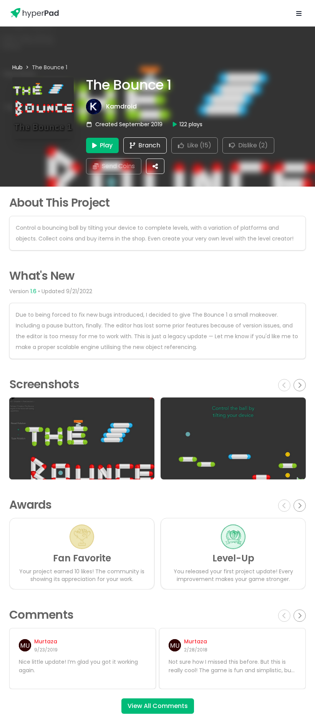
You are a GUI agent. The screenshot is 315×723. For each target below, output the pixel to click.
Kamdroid (121, 106)
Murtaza (45, 641)
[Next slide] (299, 385)
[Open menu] (299, 13)
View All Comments (158, 705)
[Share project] (155, 166)
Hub (17, 67)
